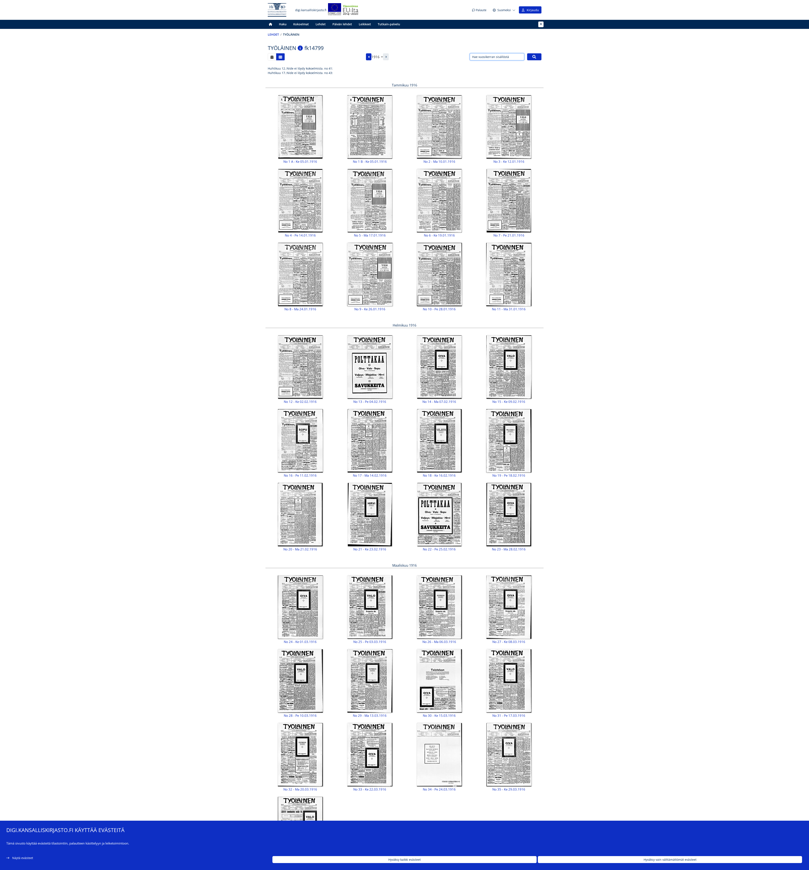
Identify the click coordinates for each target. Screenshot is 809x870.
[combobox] (377, 56)
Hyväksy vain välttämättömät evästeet (670, 860)
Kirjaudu (532, 10)
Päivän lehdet (342, 24)
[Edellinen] (369, 57)
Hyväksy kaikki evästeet (404, 860)
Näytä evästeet (22, 858)
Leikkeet (365, 24)
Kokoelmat (301, 24)
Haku (283, 24)
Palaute (480, 10)
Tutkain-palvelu (389, 24)
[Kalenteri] (272, 56)
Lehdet (321, 24)
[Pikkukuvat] (280, 56)
